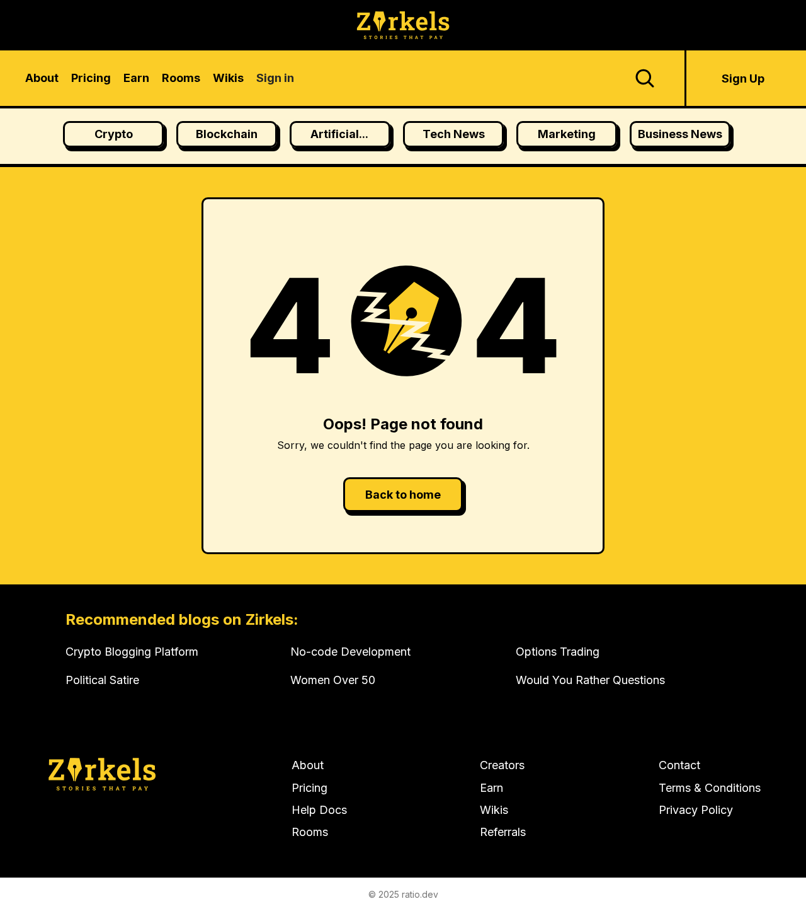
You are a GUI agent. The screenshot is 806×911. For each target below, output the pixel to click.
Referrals (503, 831)
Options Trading (557, 651)
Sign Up (743, 78)
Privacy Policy (696, 809)
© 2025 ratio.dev (403, 894)
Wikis (494, 809)
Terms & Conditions (710, 787)
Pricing (309, 787)
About (308, 765)
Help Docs (319, 809)
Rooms (310, 831)
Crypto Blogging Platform (131, 651)
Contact (679, 765)
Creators (502, 765)
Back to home (403, 494)
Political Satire (102, 680)
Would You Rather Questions (590, 680)
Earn (491, 787)
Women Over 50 (332, 680)
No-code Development (350, 651)
